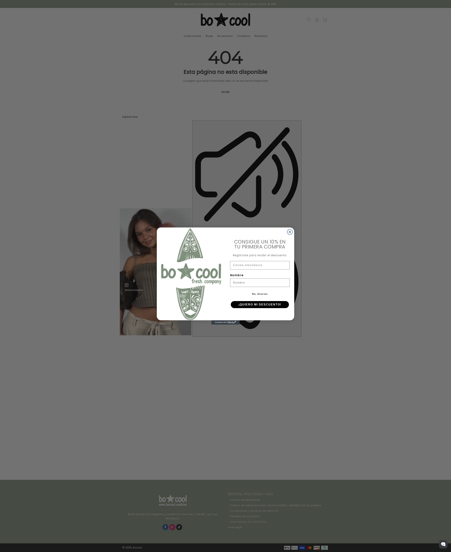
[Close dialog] (289, 232)
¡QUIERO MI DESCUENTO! (260, 304)
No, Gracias (260, 294)
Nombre (237, 275)
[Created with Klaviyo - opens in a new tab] (225, 322)
